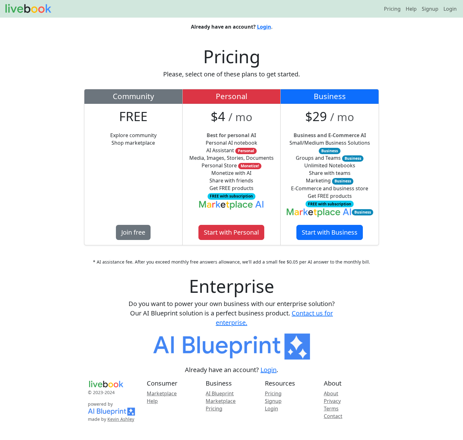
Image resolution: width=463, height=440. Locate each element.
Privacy (332, 401)
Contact (333, 416)
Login (450, 8)
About (331, 393)
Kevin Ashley (120, 419)
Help (411, 8)
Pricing (392, 8)
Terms (331, 408)
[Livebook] (28, 9)
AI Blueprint (220, 393)
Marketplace (162, 393)
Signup (430, 8)
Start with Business (329, 232)
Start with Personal (231, 232)
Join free (133, 232)
